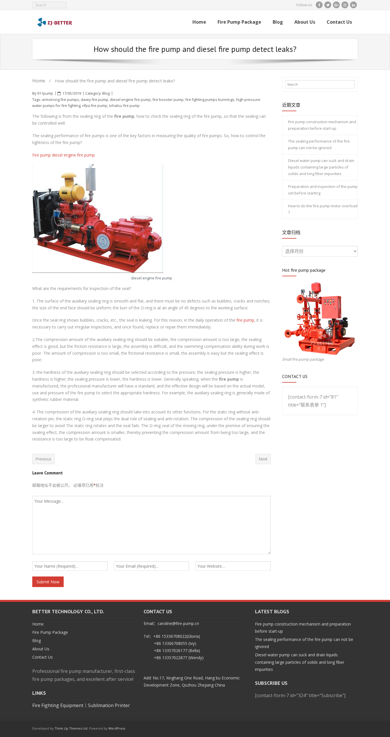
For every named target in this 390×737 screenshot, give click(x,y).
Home (38, 81)
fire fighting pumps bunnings (209, 99)
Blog (106, 93)
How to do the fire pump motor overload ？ (322, 209)
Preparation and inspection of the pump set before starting (322, 190)
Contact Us (42, 657)
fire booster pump (168, 99)
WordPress (116, 728)
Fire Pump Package (50, 632)
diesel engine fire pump (130, 99)
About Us (40, 648)
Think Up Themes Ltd (71, 728)
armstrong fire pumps (60, 99)
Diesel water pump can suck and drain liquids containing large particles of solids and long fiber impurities (321, 167)
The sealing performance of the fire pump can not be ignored (319, 144)
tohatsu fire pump (124, 105)
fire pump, (245, 320)
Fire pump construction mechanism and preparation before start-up (322, 125)
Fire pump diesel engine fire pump (63, 155)
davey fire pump (94, 99)
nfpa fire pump (94, 105)
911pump (45, 93)
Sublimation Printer (109, 705)
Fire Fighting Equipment (57, 705)
